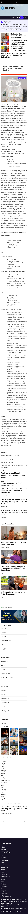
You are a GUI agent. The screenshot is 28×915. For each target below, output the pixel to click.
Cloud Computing (5, 640)
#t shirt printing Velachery (16, 26)
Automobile (3, 632)
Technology (3, 710)
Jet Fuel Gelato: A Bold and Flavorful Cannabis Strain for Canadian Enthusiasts (14, 55)
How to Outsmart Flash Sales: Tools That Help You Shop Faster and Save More (14, 501)
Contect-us (3, 849)
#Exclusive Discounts (16, 29)
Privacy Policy (4, 851)
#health (3, 24)
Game (2, 669)
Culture (2, 644)
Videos (2, 723)
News (2, 694)
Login (2, 846)
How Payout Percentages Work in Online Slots (12, 911)
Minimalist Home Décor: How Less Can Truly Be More (18, 36)
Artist (2, 628)
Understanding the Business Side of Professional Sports (17, 48)
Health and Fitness (5, 677)
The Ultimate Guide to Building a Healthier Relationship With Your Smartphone (18, 43)
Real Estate (3, 698)
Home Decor (4, 682)
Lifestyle (3, 686)
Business (3, 636)
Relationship (4, 702)
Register (3, 847)
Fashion (3, 661)
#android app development (12, 24)
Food (2, 665)
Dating (2, 649)
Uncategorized (4, 719)
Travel (2, 715)
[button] (3, 822)
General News (4, 673)
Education (3, 653)
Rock (2, 706)
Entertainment (4, 657)
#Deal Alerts (17, 28)
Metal (2, 690)
